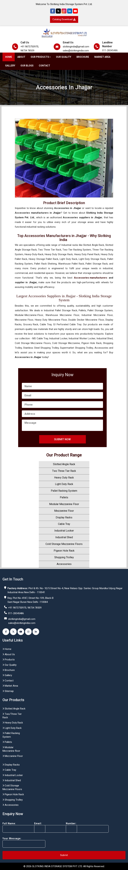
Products (9, 659)
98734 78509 (27, 50)
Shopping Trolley (64, 557)
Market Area (102, 57)
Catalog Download (62, 19)
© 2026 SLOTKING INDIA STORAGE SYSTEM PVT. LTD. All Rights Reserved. (64, 866)
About (21, 57)
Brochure (82, 57)
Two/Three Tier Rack (12, 715)
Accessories (64, 564)
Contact (44, 65)
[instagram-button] (28, 631)
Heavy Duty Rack (64, 477)
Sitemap (9, 691)
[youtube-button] (21, 631)
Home (8, 57)
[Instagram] (64, 11)
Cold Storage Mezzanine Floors (64, 544)
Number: (71, 823)
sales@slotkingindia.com (76, 50)
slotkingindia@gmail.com (76, 46)
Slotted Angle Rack (64, 464)
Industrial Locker (64, 530)
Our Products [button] (40, 57)
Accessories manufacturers (90, 277)
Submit (64, 855)
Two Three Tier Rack (64, 470)
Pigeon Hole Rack (64, 550)
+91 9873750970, (29, 46)
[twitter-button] (13, 631)
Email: (38, 823)
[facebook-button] (5, 631)
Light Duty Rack (64, 484)
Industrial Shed (64, 537)
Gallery (10, 65)
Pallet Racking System (64, 490)
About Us (9, 654)
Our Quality (63, 57)
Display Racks (64, 517)
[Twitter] (58, 11)
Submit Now (62, 439)
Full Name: (9, 823)
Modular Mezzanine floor (11, 749)
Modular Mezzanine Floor (64, 504)
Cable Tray (64, 524)
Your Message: (11, 838)
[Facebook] (52, 11)
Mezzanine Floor (64, 510)
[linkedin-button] (35, 631)
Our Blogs (27, 65)
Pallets (64, 497)
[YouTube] (75, 11)
